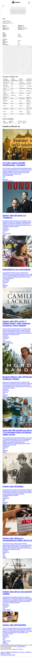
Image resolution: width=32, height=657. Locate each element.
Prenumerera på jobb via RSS (8, 655)
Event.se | (22, 652)
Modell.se (13, 645)
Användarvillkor (21, 646)
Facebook (3, 645)
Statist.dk (8, 653)
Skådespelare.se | (15, 652)
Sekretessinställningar (6, 647)
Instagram (8, 645)
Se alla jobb (5, 643)
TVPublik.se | (28, 652)
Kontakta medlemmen (7, 21)
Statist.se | (3, 652)
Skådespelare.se (20, 645)
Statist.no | (3, 653)
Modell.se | (8, 652)
